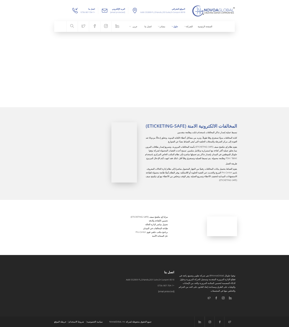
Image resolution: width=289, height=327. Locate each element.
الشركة (189, 26)
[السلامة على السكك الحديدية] (92, 295)
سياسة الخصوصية (95, 321)
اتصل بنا (148, 26)
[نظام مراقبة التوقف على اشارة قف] (77, 295)
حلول (175, 26)
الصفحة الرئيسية (205, 26)
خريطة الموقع (60, 321)
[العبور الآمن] (92, 280)
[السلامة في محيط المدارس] (62, 280)
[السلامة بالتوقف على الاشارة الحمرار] (62, 295)
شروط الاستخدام (77, 321)
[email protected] (117, 12)
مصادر (162, 26)
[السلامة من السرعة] (77, 280)
